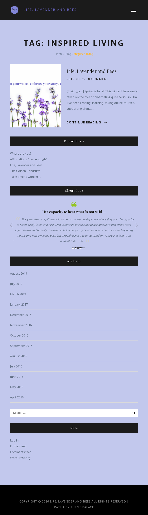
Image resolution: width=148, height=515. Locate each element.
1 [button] (73, 248)
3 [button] (78, 248)
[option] (74, 222)
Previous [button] (11, 225)
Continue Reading (84, 122)
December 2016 (20, 315)
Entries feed (18, 446)
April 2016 (17, 397)
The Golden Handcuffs (25, 171)
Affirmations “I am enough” (28, 159)
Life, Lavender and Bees (50, 9)
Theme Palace (82, 507)
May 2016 (16, 387)
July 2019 (16, 284)
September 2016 (21, 346)
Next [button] (136, 225)
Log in (14, 440)
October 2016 (19, 335)
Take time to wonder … (25, 177)
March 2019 (18, 294)
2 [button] (75, 248)
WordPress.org (20, 458)
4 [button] (80, 248)
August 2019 (18, 274)
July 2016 (16, 366)
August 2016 (18, 356)
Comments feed (20, 452)
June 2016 (16, 377)
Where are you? (20, 153)
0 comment (98, 79)
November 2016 (21, 325)
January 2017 (19, 304)
